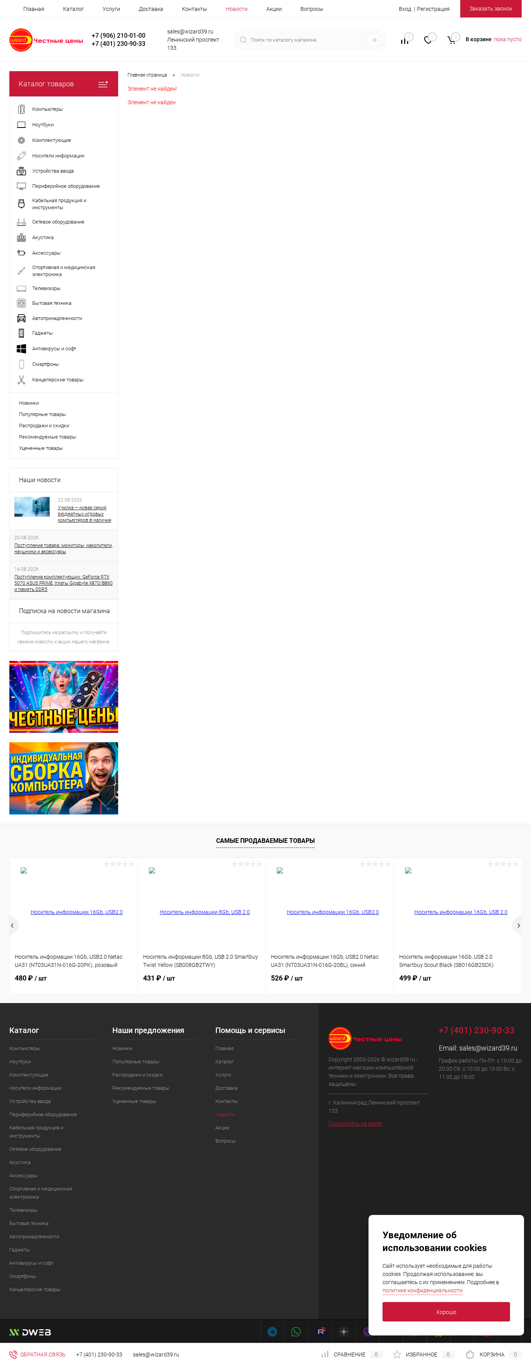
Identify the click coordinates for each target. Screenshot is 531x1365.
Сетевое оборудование (35, 1149)
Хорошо (446, 1312)
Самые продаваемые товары (265, 840)
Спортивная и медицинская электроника (40, 1193)
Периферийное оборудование (43, 1114)
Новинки (29, 403)
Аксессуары (23, 1175)
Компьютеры (24, 1048)
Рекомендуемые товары (47, 437)
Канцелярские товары (35, 1289)
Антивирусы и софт (31, 1263)
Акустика (20, 1162)
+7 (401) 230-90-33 (99, 1354)
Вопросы (311, 9)
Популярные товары (42, 414)
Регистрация (433, 9)
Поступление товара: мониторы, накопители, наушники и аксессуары (63, 548)
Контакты (194, 9)
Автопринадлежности (34, 1236)
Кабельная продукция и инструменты (36, 1132)
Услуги (111, 9)
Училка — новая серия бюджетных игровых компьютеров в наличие (84, 514)
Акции (274, 9)
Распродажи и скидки (44, 425)
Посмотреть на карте (355, 1123)
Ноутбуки (20, 1061)
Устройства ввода (30, 1101)
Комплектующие (28, 1075)
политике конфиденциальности (423, 1290)
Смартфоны (22, 1276)
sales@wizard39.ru (488, 1048)
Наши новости (40, 480)
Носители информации (35, 1088)
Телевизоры (23, 1210)
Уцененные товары (41, 448)
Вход (405, 9)
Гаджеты (19, 1250)
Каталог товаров (46, 84)
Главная (33, 9)
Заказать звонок (491, 8)
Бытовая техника (29, 1223)
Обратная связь (42, 1354)
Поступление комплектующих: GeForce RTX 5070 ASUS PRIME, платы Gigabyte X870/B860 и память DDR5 (63, 583)
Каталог (73, 9)
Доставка (151, 9)
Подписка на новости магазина (64, 611)
